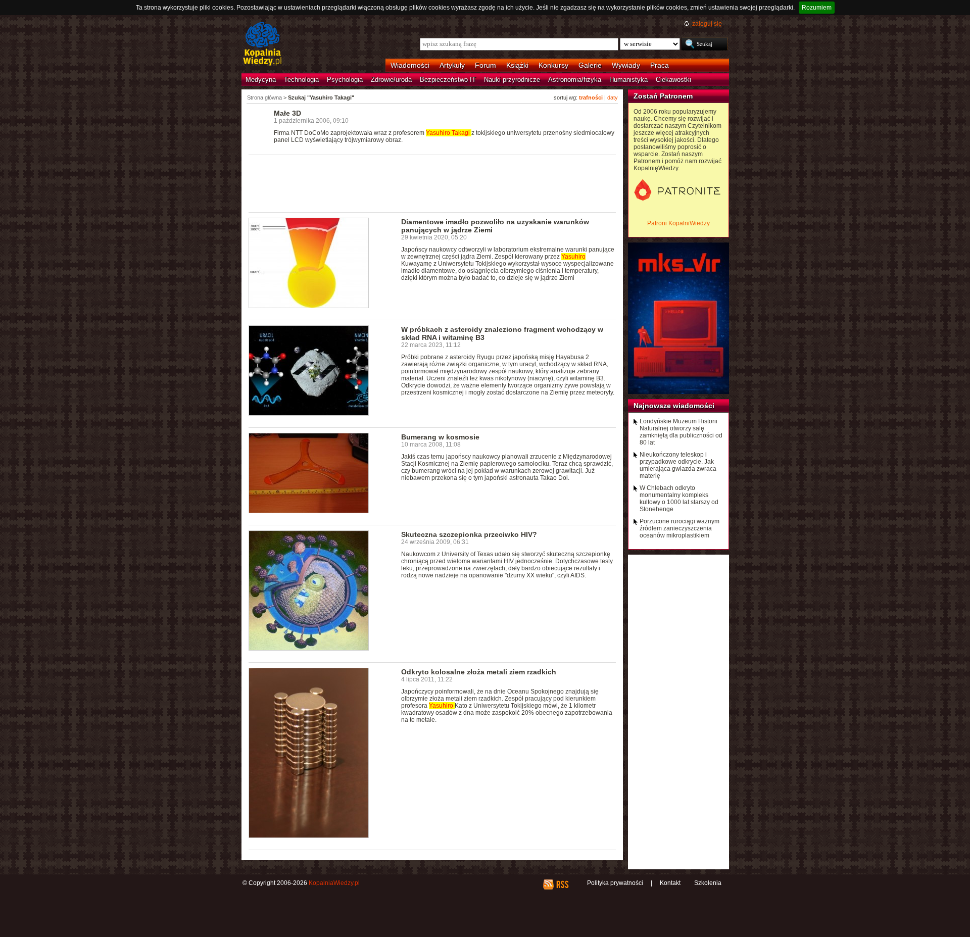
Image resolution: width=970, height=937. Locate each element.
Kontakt (670, 882)
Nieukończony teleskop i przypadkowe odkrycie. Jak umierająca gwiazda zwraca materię (678, 465)
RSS (562, 884)
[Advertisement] (432, 183)
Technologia (301, 79)
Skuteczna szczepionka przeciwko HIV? (469, 534)
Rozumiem (817, 7)
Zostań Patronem (663, 96)
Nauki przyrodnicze (512, 79)
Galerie (590, 65)
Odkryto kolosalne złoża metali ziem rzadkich (478, 672)
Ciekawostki (673, 79)
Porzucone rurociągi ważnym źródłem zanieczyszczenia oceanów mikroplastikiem (679, 528)
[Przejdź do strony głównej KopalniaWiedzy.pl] (262, 44)
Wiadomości (410, 65)
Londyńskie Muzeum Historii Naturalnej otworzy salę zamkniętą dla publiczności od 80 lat (681, 432)
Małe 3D (287, 113)
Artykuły (452, 65)
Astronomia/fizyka (574, 79)
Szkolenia (707, 882)
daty (612, 97)
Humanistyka (628, 79)
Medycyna (261, 79)
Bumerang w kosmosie (440, 437)
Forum (485, 65)
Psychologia (345, 79)
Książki (517, 65)
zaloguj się (707, 23)
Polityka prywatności (615, 882)
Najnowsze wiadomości (674, 406)
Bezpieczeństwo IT (448, 79)
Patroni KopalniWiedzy (678, 223)
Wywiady (626, 65)
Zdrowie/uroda (391, 79)
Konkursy (553, 65)
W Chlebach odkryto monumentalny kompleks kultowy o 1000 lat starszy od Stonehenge (679, 498)
